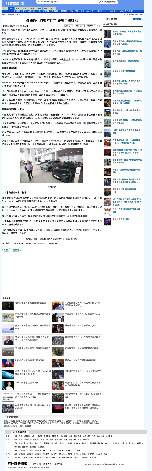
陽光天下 (77, 457)
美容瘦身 (100, 443)
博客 (52, 8)
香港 (13, 141)
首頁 (4, 8)
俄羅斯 (5, 30)
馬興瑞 (33, 421)
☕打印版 (127, 14)
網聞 (77, 11)
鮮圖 (105, 454)
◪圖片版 (134, 14)
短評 (56, 440)
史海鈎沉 (30, 443)
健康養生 (22, 443)
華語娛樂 (30, 450)
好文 (61, 440)
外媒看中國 (28, 440)
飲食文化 (22, 454)
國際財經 (64, 11)
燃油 (66, 59)
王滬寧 (23, 423)
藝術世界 (93, 443)
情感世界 (30, 454)
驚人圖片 (17, 457)
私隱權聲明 (113, 464)
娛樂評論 (61, 450)
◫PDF (141, 14)
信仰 (121, 11)
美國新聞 (31, 11)
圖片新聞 (109, 436)
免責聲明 (104, 464)
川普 (27, 421)
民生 (93, 11)
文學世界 (25, 447)
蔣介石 (55, 423)
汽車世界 (46, 454)
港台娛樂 (46, 450)
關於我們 (88, 464)
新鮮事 (31, 8)
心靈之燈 (46, 443)
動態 (42, 440)
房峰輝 (85, 423)
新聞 (11, 8)
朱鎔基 (12, 421)
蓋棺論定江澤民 (27, 457)
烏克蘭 (7, 42)
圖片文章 (41, 447)
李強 (29, 423)
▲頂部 (121, 464)
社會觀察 (38, 454)
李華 (36, 239)
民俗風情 (99, 454)
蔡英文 (97, 423)
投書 (65, 440)
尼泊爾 (28, 426)
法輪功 (94, 421)
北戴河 (62, 423)
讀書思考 (132, 443)
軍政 (24, 11)
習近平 (60, 421)
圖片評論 (86, 440)
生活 (24, 8)
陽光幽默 (69, 457)
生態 (110, 11)
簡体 (101, 2)
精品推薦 (69, 450)
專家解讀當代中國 (41, 457)
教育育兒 (77, 443)
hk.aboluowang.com (48, 2)
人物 (71, 11)
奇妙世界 (83, 454)
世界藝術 (17, 447)
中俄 (6, 250)
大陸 (39, 11)
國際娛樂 (53, 450)
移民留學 (53, 454)
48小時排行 (112, 24)
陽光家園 (85, 457)
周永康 (14, 426)
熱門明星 (38, 450)
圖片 (128, 11)
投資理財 (116, 443)
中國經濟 (46, 11)
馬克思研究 (53, 457)
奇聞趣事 (69, 454)
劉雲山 (78, 423)
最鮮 (16, 454)
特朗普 (7, 423)
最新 (17, 11)
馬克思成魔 (42, 421)
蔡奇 (91, 423)
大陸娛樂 (22, 450)
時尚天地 (61, 454)
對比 (70, 440)
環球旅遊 (91, 454)
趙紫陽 (7, 426)
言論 (20, 440)
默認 (98, 26)
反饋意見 (96, 464)
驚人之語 (36, 440)
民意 (79, 440)
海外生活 (53, 443)
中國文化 (85, 443)
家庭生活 (38, 443)
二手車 (41, 207)
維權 (99, 11)
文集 (47, 440)
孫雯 (40, 423)
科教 (82, 11)
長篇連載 (33, 447)
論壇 (45, 8)
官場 (88, 11)
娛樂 (39, 8)
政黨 (51, 440)
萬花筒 (76, 454)
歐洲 (86, 123)
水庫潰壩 (52, 421)
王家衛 (21, 426)
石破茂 (35, 423)
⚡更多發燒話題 (11, 417)
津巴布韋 (70, 423)
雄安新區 (47, 423)
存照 (74, 440)
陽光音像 (93, 457)
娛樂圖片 (77, 450)
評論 (17, 8)
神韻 (23, 421)
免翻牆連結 (110, 2)
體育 (104, 11)
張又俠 (87, 421)
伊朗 (6, 421)
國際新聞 (55, 11)
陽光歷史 (62, 457)
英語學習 (140, 443)
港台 (115, 11)
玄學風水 (61, 443)
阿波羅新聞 (15, 3)
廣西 (18, 421)
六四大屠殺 (78, 421)
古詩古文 (108, 443)
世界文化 (124, 443)
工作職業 (69, 443)
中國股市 (15, 423)
